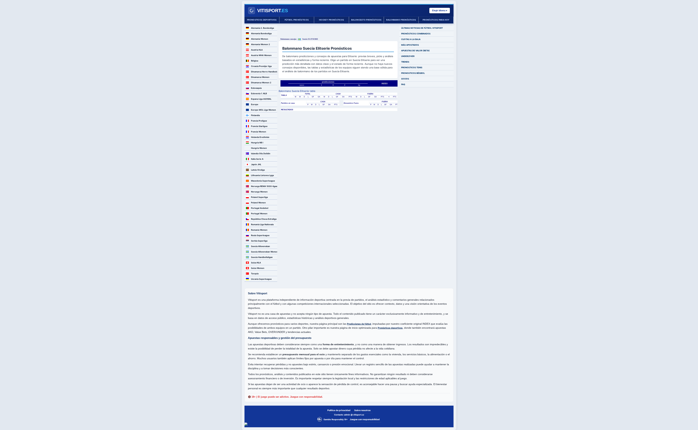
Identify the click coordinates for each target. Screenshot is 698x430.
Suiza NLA (256, 262)
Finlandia (255, 115)
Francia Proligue (259, 121)
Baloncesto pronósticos (366, 20)
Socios (405, 78)
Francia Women (258, 131)
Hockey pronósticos (331, 20)
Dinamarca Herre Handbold (264, 71)
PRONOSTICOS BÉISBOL (413, 73)
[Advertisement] (338, 30)
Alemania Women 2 (260, 44)
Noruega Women (259, 191)
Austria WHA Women (261, 55)
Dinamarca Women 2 (261, 82)
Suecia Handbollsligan (262, 257)
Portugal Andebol (259, 208)
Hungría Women (259, 148)
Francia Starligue (259, 126)
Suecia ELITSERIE (310, 39)
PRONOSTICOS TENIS (411, 67)
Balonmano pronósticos (401, 20)
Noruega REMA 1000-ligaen (264, 186)
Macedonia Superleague (263, 181)
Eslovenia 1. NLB (259, 93)
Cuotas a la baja (410, 39)
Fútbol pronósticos (297, 20)
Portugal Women (259, 213)
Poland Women (258, 202)
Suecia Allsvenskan (260, 246)
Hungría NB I (257, 142)
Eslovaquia (256, 88)
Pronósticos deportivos (390, 328)
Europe (254, 104)
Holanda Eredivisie (260, 137)
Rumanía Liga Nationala (262, 224)
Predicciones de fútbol (359, 323)
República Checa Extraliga (263, 219)
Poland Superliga (259, 197)
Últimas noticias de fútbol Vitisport (422, 28)
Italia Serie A (257, 159)
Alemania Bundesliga (261, 33)
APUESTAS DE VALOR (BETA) (415, 50)
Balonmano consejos (288, 39)
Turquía (254, 273)
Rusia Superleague (260, 235)
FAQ (403, 84)
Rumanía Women (259, 230)
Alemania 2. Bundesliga (262, 28)
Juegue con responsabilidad (365, 419)
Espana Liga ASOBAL (261, 99)
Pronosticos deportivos (262, 20)
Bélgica (254, 60)
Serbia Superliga (259, 241)
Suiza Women (257, 268)
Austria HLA (257, 50)
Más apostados (410, 45)
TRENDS (405, 62)
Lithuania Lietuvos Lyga (262, 175)
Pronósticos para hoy (436, 20)
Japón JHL (256, 164)
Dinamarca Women (260, 77)
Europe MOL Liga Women (263, 110)
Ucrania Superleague (261, 279)
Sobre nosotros (362, 410)
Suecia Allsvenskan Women (264, 251)
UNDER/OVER (407, 56)
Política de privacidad (338, 410)
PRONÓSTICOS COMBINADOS (415, 33)
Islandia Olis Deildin (260, 153)
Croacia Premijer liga (261, 66)
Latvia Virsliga (258, 170)
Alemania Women (259, 39)
